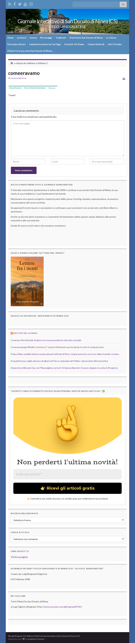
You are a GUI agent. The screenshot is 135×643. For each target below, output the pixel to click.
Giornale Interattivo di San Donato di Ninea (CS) (68, 21)
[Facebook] (15, 3)
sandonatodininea (18, 78)
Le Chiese (111, 37)
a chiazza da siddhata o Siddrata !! (31, 63)
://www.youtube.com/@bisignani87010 (62, 606)
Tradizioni (60, 37)
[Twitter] (20, 3)
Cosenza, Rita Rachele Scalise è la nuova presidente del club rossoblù (46, 340)
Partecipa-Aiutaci (16, 44)
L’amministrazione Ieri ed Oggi (45, 44)
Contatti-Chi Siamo (74, 44)
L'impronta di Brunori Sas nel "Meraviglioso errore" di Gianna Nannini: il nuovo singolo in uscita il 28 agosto (64, 367)
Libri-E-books (115, 44)
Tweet (11, 95)
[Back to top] (127, 635)
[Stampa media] (124, 78)
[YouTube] (25, 3)
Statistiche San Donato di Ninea (86, 37)
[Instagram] (31, 3)
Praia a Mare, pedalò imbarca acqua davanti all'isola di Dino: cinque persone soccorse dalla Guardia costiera (65, 354)
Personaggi (46, 37)
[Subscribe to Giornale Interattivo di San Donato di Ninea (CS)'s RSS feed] (9, 3)
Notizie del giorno (25, 333)
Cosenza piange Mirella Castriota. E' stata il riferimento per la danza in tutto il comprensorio (57, 347)
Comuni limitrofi (96, 44)
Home (10, 37)
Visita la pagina (19, 556)
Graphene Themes (36, 639)
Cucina (33, 37)
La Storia (21, 37)
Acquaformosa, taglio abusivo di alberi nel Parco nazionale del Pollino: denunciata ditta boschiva (59, 361)
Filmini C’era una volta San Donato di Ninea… (30, 51)
